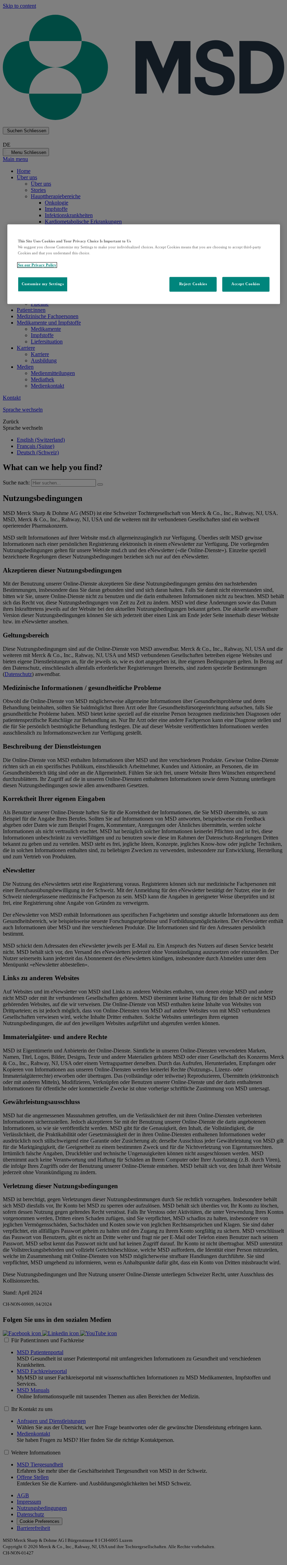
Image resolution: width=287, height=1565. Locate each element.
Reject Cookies (193, 284)
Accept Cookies (245, 284)
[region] (143, 264)
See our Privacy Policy (37, 265)
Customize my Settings (43, 284)
